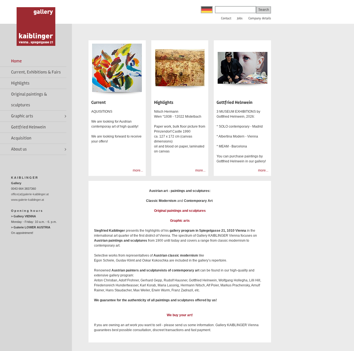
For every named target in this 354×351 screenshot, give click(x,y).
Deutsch (206, 9)
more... (138, 170)
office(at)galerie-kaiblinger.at (30, 194)
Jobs (240, 18)
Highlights (20, 83)
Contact (226, 18)
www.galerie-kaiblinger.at (27, 199)
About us (19, 149)
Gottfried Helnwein (28, 127)
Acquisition (21, 138)
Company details (259, 18)
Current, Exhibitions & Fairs (36, 72)
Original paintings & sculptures (29, 99)
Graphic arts (22, 116)
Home (16, 61)
